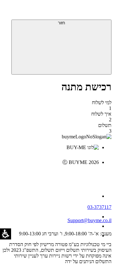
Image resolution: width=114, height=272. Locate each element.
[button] (102, 11)
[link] (51, 175)
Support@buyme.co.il (89, 220)
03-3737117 (99, 207)
